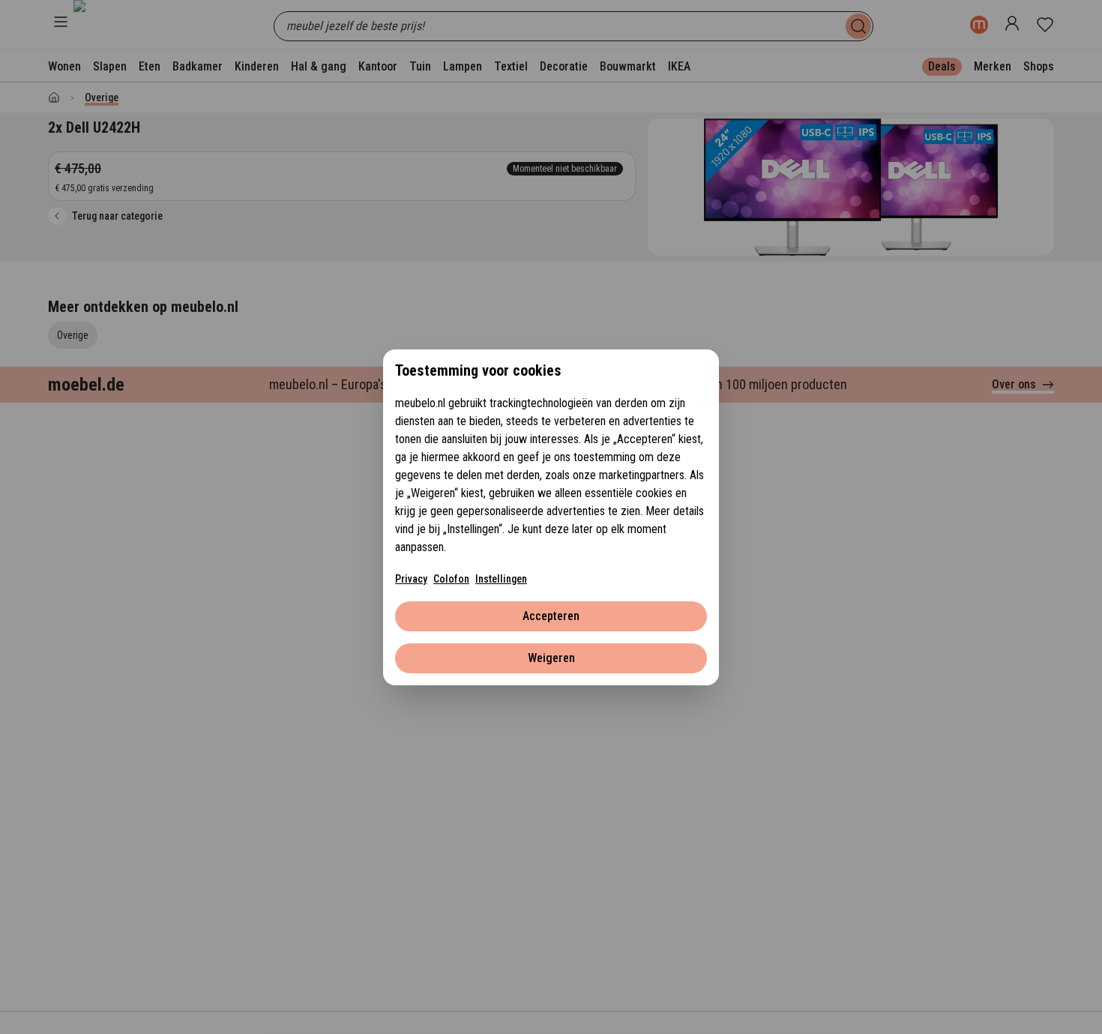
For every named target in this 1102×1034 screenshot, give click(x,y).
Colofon (451, 579)
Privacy (411, 579)
